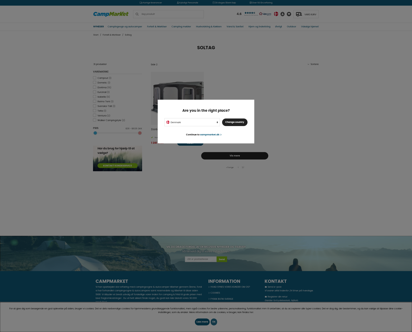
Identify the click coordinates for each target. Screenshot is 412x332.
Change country (234, 122)
